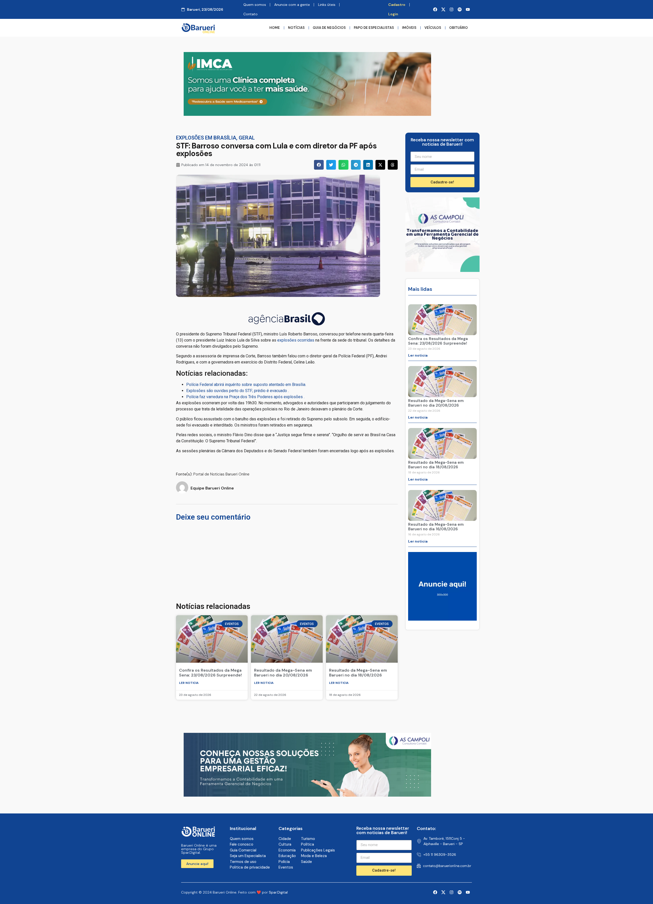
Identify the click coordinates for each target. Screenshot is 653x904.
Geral (247, 138)
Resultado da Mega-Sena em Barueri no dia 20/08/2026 (283, 673)
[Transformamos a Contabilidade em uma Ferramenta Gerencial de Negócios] (442, 270)
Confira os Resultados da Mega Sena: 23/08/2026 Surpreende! (210, 673)
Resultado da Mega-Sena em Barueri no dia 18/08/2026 (358, 673)
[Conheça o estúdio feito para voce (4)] (307, 795)
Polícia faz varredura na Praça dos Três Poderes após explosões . (245, 396)
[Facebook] (435, 9)
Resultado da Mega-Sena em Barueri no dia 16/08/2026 (436, 527)
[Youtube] (468, 9)
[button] (319, 165)
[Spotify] (460, 9)
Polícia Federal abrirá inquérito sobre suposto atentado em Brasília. (246, 384)
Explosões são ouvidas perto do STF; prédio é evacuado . (237, 390)
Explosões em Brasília (206, 138)
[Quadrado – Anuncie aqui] (442, 619)
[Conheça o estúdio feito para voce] (307, 114)
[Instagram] (451, 9)
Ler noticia (189, 683)
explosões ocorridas (295, 340)
